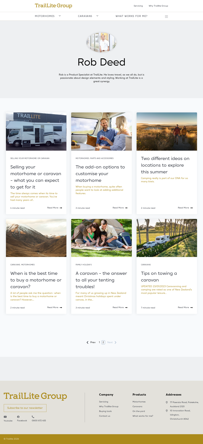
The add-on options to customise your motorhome (100, 174)
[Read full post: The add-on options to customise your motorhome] (101, 131)
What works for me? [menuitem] (143, 416)
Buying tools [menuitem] (105, 411)
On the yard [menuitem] (139, 411)
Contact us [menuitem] (104, 416)
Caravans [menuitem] (137, 407)
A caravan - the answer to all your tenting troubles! (101, 280)
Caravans (85, 16)
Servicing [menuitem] (138, 6)
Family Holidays (84, 265)
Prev (93, 342)
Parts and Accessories (102, 158)
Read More (52, 208)
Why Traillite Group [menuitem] (158, 6)
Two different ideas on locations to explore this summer (165, 165)
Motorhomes (45, 16)
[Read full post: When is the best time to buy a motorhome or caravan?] (36, 238)
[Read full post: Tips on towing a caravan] (167, 238)
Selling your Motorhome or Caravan (29, 158)
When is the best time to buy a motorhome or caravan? (35, 280)
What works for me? (132, 16)
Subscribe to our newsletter (25, 408)
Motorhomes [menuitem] (139, 402)
